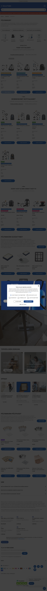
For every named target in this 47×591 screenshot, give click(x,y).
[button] (23, 304)
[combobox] (38, 285)
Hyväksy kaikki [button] (28, 301)
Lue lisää (29, 292)
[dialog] (23, 295)
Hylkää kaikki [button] (18, 301)
